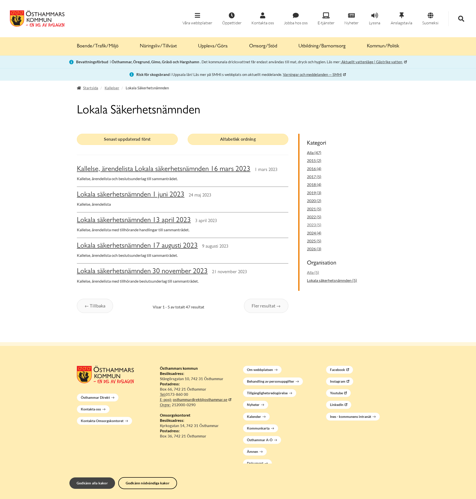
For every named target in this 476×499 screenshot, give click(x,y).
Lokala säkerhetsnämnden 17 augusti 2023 (137, 246)
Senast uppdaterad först (127, 139)
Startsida (90, 88)
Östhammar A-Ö (259, 440)
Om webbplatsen (260, 369)
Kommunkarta (258, 428)
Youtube (336, 393)
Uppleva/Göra (213, 46)
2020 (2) (314, 200)
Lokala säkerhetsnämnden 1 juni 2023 (130, 195)
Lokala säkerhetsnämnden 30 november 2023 (142, 271)
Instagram (337, 381)
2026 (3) (314, 248)
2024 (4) (314, 233)
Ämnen (252, 451)
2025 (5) (314, 240)
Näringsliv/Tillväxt (158, 46)
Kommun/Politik (383, 46)
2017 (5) (314, 176)
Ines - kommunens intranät (350, 416)
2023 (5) (314, 224)
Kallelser (112, 88)
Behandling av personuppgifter (270, 381)
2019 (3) (314, 192)
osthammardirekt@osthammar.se (200, 399)
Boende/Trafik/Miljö (98, 46)
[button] (197, 19)
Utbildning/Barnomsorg (322, 46)
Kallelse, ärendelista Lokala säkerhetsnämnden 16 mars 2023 (163, 169)
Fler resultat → (266, 305)
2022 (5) (314, 216)
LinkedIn (336, 404)
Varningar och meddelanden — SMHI (312, 74)
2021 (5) (314, 208)
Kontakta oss (91, 409)
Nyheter (253, 404)
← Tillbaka (95, 305)
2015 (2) (314, 160)
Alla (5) (313, 272)
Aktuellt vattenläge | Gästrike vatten (372, 62)
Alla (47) (314, 152)
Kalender (254, 416)
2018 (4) (314, 184)
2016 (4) (314, 168)
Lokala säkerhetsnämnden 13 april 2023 (134, 220)
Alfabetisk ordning (238, 139)
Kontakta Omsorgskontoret (102, 421)
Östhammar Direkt (95, 397)
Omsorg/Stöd (263, 46)
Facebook (337, 369)
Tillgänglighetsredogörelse (267, 393)
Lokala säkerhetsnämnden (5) (332, 280)
